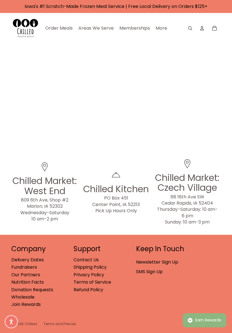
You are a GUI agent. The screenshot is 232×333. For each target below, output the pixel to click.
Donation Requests (32, 289)
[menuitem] (161, 28)
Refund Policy (88, 289)
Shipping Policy (90, 267)
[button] (11, 321)
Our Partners (25, 274)
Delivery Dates (27, 260)
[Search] (190, 28)
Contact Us (86, 260)
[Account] (202, 28)
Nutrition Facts (27, 282)
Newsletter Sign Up (157, 262)
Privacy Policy (89, 274)
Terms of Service (92, 282)
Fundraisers (24, 267)
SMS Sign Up (149, 271)
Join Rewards (26, 304)
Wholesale (23, 297)
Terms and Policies (60, 323)
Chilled (31, 323)
